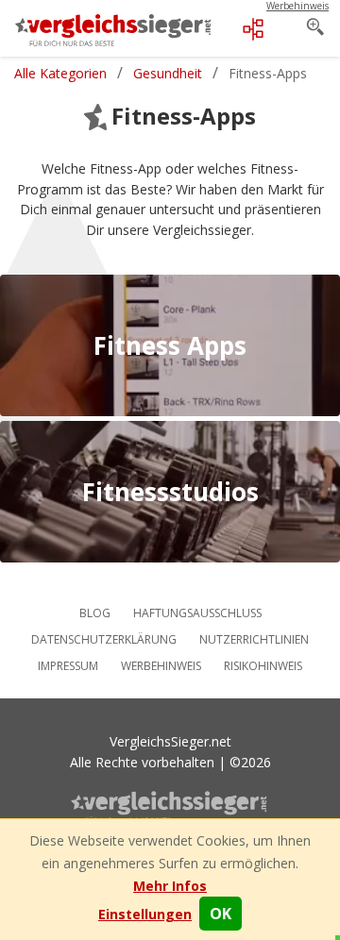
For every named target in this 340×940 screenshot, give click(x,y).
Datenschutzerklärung (104, 639)
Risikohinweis (263, 666)
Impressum (68, 666)
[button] (145, 914)
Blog (94, 613)
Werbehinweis (161, 666)
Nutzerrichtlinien (254, 639)
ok (220, 913)
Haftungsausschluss (197, 613)
